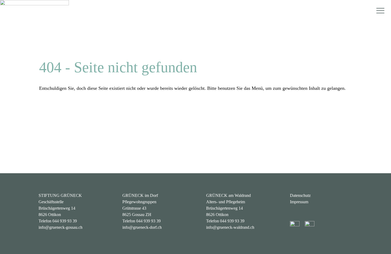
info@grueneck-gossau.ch (60, 227)
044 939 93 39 (64, 221)
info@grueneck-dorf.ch (142, 227)
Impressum (299, 202)
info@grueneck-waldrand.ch (230, 227)
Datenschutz (300, 195)
